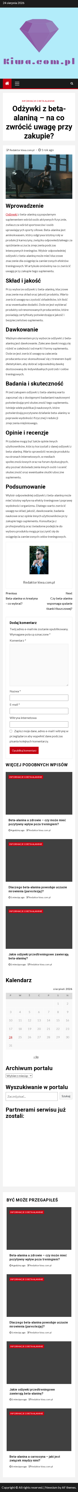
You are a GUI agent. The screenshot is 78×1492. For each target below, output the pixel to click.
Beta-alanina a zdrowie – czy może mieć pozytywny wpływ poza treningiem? (37, 822)
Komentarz (18, 640)
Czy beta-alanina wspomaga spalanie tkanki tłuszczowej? (59, 600)
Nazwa (15, 691)
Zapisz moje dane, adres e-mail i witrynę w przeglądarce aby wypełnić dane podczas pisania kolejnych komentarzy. (39, 736)
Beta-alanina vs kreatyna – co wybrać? (22, 598)
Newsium (51, 1487)
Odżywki (11, 214)
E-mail (15, 704)
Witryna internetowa (23, 717)
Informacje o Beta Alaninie (38, 101)
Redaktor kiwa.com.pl (22, 150)
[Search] (71, 83)
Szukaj (66, 1096)
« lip (36, 1057)
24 (10, 1037)
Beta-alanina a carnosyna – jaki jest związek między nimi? (34, 1458)
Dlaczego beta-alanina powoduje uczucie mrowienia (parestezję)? (38, 889)
